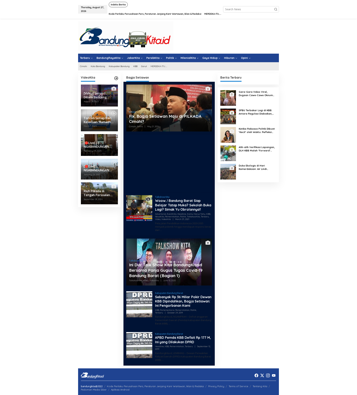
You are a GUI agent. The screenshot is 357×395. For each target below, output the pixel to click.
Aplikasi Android (120, 389)
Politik (132, 112)
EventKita (171, 214)
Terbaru (205, 216)
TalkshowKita (193, 216)
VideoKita (166, 219)
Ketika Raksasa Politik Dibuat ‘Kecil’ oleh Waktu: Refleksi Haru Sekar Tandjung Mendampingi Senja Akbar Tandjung (257, 130)
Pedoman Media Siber (94, 389)
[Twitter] (262, 375)
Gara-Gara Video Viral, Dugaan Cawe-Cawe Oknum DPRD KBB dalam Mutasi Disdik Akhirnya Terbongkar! (256, 93)
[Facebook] (256, 375)
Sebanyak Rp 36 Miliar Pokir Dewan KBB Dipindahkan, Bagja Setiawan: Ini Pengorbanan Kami (183, 301)
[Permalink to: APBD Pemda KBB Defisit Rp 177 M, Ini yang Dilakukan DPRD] (139, 345)
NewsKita (159, 216)
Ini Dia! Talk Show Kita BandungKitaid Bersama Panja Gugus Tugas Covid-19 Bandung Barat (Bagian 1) (165, 270)
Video (157, 219)
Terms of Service (238, 386)
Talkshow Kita (162, 197)
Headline (181, 214)
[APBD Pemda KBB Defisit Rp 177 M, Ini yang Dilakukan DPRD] (163, 359)
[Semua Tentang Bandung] (125, 36)
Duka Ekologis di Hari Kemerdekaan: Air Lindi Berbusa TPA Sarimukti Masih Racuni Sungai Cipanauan (256, 167)
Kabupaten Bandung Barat (169, 293)
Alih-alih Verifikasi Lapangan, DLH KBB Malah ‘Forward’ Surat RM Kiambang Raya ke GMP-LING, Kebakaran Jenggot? (257, 149)
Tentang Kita (260, 386)
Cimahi (132, 126)
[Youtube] (273, 375)
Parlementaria (167, 310)
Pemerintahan (172, 216)
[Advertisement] (169, 163)
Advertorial (160, 214)
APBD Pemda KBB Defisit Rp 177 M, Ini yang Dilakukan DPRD (183, 339)
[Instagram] (268, 375)
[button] (276, 9)
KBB (208, 214)
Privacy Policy (216, 386)
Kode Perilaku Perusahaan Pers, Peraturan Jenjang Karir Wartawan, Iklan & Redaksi (155, 386)
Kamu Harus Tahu (196, 214)
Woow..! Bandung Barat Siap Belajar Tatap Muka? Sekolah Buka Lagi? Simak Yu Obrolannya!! (183, 205)
